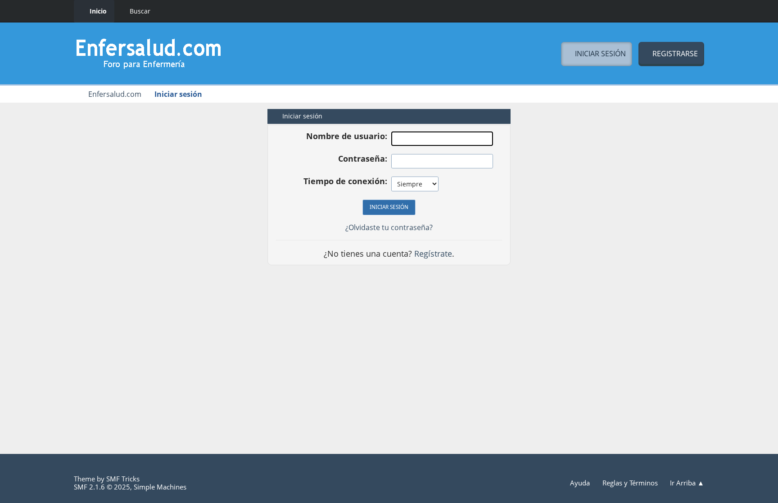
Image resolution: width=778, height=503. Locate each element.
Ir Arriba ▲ (687, 483)
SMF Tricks (123, 478)
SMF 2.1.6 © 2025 (102, 486)
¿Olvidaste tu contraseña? (389, 227)
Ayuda (581, 483)
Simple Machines (160, 486)
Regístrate (433, 253)
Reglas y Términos (631, 483)
